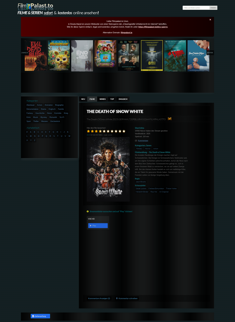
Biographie (59, 105)
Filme (92, 99)
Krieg (66, 113)
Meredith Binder (142, 192)
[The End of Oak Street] (82, 56)
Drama (43, 109)
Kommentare (143, 141)
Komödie (57, 113)
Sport (29, 121)
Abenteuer (31, 105)
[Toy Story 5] (105, 53)
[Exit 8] (152, 55)
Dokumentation (32, 109)
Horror (147, 148)
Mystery (44, 117)
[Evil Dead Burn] (36, 55)
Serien (103, 99)
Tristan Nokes (171, 188)
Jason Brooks (141, 182)
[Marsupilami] (59, 55)
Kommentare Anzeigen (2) (99, 298)
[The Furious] (175, 56)
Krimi (29, 117)
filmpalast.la (126, 32)
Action (155, 148)
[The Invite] (129, 55)
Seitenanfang (40, 316)
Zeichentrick (55, 121)
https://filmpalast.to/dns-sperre (153, 27)
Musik (35, 117)
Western (44, 121)
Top (112, 99)
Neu (83, 99)
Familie (61, 109)
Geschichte (39, 113)
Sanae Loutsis (141, 188)
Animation (49, 105)
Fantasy (139, 148)
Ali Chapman (164, 192)
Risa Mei (154, 192)
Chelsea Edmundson (156, 188)
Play (94, 225)
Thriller (36, 121)
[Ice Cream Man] (198, 56)
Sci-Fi (62, 117)
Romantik (53, 117)
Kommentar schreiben (127, 298)
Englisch (123, 99)
